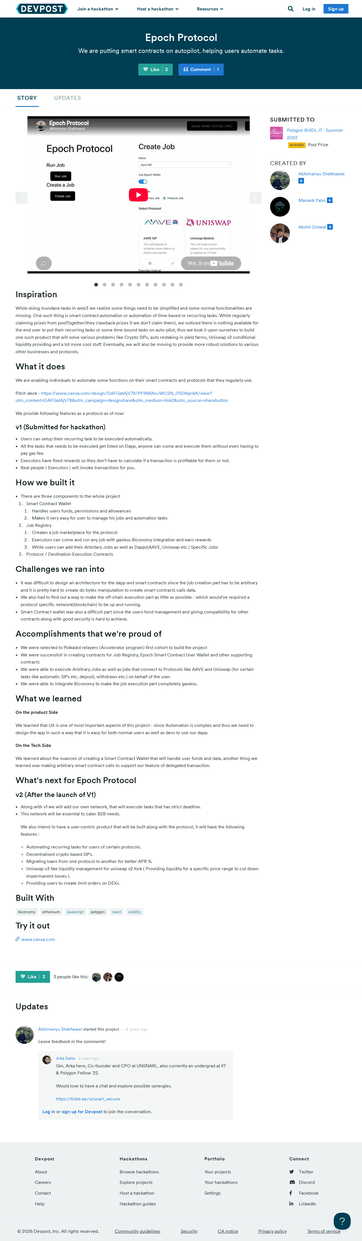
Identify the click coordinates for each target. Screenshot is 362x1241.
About (41, 1172)
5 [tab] (130, 284)
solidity (134, 911)
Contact (43, 1193)
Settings (212, 1193)
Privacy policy (272, 1231)
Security (189, 1231)
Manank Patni (312, 200)
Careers (43, 1182)
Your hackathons (221, 1182)
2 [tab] (104, 284)
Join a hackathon (95, 9)
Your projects (217, 1172)
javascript (75, 911)
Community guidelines (137, 1231)
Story (27, 98)
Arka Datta (65, 1058)
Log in (309, 9)
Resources (208, 9)
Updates (67, 98)
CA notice (228, 1231)
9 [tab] (164, 284)
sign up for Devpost (82, 1111)
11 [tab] (181, 284)
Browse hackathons (139, 1172)
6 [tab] (138, 284)
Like (158, 69)
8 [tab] (155, 284)
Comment (204, 69)
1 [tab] (96, 284)
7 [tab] (147, 284)
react (116, 911)
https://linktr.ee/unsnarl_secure (88, 1099)
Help (39, 1203)
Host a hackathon (155, 9)
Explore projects (136, 1182)
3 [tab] (113, 284)
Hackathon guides (138, 1203)
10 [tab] (172, 284)
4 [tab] (121, 284)
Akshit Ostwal (312, 227)
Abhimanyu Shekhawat (321, 173)
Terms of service (324, 1231)
